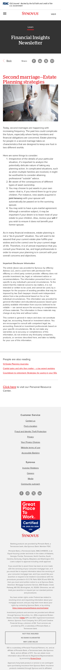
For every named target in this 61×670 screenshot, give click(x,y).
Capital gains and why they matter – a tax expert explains (29, 368)
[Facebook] (21, 493)
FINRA (22, 617)
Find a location (30, 426)
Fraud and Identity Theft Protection (30, 431)
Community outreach (30, 483)
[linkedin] (39, 493)
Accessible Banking (31, 452)
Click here (9, 387)
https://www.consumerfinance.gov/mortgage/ (30, 608)
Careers (30, 473)
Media (30, 478)
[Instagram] (27, 493)
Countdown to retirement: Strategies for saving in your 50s (30, 372)
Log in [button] (53, 13)
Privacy (30, 436)
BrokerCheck (35, 658)
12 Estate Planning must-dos (16, 363)
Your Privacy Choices (30, 442)
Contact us (30, 420)
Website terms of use (30, 447)
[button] (52, 61)
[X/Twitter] (33, 493)
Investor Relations (30, 467)
